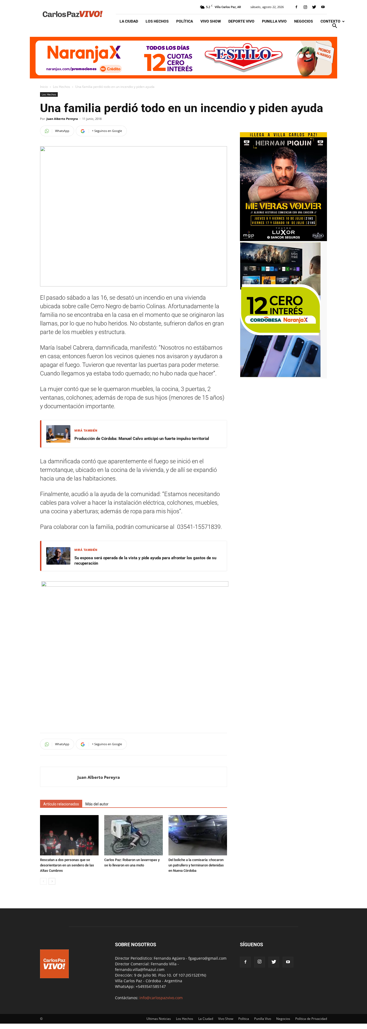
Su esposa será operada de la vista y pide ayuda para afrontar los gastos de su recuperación (145, 560)
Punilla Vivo (274, 21)
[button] (334, 26)
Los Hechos (157, 21)
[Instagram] (305, 7)
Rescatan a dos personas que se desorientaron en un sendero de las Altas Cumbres (67, 865)
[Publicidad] (183, 57)
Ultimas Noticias (158, 1018)
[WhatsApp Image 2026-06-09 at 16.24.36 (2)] (283, 239)
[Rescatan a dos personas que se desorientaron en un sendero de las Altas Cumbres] (69, 835)
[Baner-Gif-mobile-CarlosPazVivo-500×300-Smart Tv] (280, 375)
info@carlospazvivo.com (161, 997)
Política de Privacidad (311, 1018)
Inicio (44, 86)
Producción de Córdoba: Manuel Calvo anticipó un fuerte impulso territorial (141, 438)
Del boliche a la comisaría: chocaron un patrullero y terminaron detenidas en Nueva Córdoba (196, 865)
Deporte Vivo (241, 21)
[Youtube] (323, 7)
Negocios (303, 21)
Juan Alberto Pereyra (62, 119)
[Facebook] (296, 7)
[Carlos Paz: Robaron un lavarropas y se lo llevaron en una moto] (133, 835)
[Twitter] (314, 7)
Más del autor (97, 804)
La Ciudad (129, 21)
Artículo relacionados (61, 804)
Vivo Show (210, 21)
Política (184, 21)
